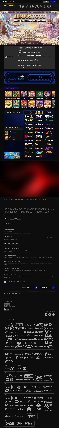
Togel (33, 7)
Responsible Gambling (20, 199)
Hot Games (20, 8)
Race (30, 7)
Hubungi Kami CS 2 (44, 287)
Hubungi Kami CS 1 (26, 287)
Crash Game (41, 8)
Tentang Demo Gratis (8, 199)
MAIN (9, 94)
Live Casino (26, 8)
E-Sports (51, 8)
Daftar (53, 1)
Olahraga (37, 7)
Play (21, 79)
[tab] (29, 112)
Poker (48, 7)
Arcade (44, 7)
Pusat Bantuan (42, 199)
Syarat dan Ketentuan (32, 199)
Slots (23, 7)
